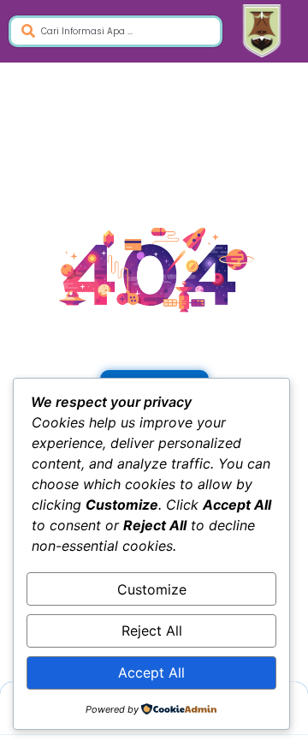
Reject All (151, 630)
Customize (152, 589)
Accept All (151, 672)
